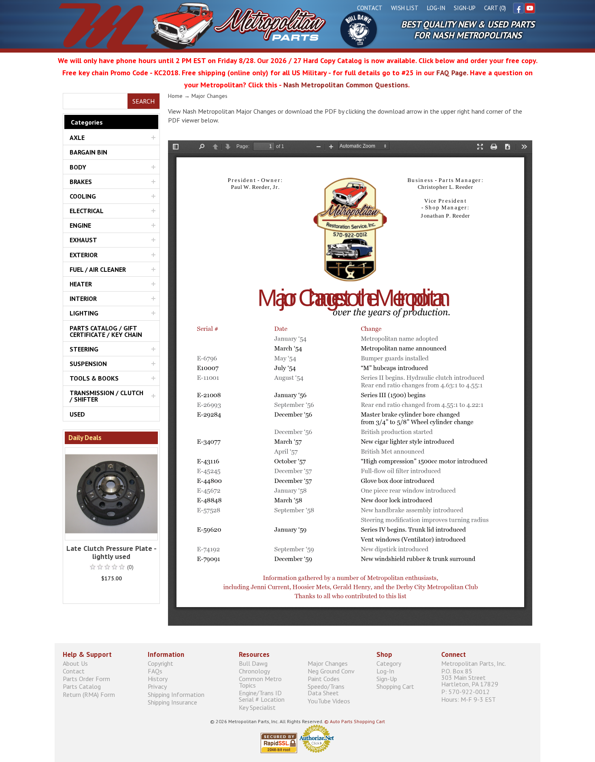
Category (388, 663)
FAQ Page (451, 72)
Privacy (157, 686)
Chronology (254, 671)
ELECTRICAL (87, 211)
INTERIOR (83, 298)
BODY (78, 167)
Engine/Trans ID (262, 696)
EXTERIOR (84, 255)
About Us (75, 663)
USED (77, 414)
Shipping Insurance (172, 702)
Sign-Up (465, 8)
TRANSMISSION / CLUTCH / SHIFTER (106, 396)
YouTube (530, 8)
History (158, 679)
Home (175, 95)
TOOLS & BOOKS (94, 378)
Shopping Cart (395, 686)
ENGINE (80, 225)
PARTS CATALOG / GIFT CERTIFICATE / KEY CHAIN (106, 331)
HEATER (81, 284)
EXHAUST (83, 240)
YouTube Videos (329, 701)
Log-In (436, 8)
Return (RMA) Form (89, 694)
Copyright (160, 663)
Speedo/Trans (326, 690)
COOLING (83, 196)
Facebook (518, 8)
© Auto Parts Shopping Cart (354, 721)
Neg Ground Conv (331, 671)
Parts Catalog (82, 686)
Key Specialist (257, 707)
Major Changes (328, 663)
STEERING (84, 349)
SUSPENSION (88, 364)
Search (143, 101)
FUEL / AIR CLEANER (98, 269)
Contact (369, 8)
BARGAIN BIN (88, 152)
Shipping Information (176, 694)
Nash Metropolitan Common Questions (345, 84)
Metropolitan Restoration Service (192, 26)
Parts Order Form (86, 679)
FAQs (155, 671)
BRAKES (81, 182)
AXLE (77, 137)
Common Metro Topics (260, 682)
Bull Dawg (358, 29)
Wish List (405, 8)
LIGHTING (84, 313)
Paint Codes (324, 679)
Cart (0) (495, 8)
